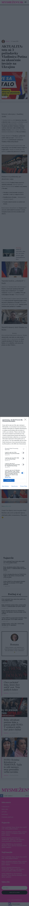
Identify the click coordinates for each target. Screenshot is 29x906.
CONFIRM (9, 480)
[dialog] (14, 453)
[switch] (23, 453)
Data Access (14, 486)
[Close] (25, 420)
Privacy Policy (23, 486)
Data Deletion (5, 486)
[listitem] (14, 449)
